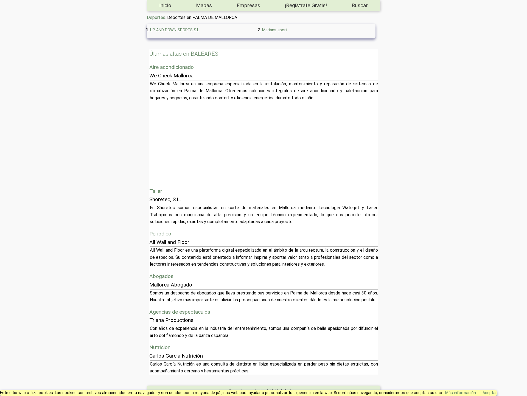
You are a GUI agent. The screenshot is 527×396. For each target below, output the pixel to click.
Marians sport (274, 30)
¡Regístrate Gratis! (306, 5)
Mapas (204, 5)
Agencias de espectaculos (179, 312)
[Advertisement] (314, 144)
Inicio (165, 5)
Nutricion (159, 347)
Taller (155, 191)
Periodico (160, 234)
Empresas (248, 5)
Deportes (156, 17)
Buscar (360, 5)
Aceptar (490, 393)
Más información (460, 393)
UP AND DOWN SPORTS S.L (174, 30)
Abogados (161, 276)
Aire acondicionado (171, 67)
